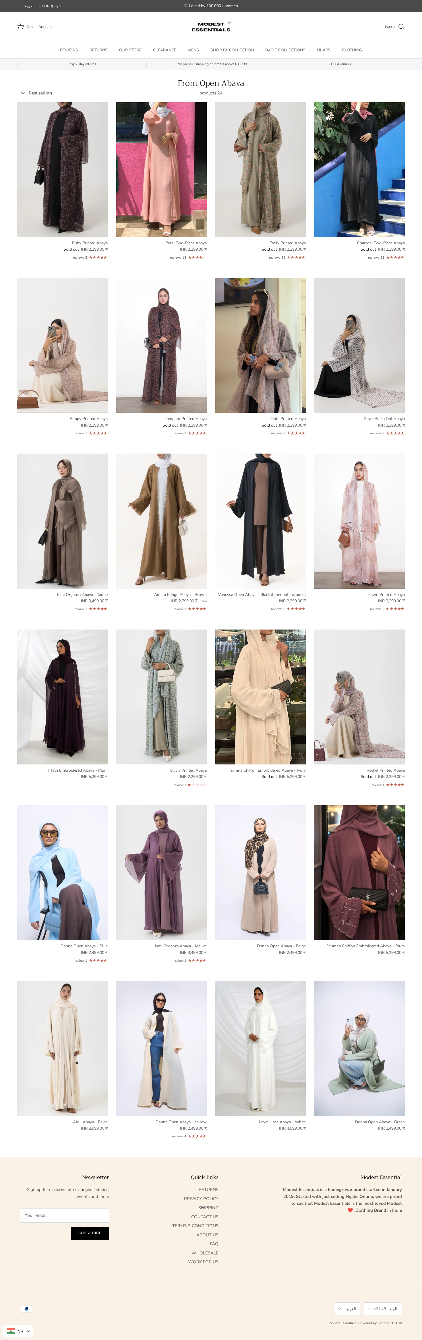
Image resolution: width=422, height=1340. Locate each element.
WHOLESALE (204, 1253)
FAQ (214, 1244)
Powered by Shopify (373, 1323)
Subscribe (90, 1233)
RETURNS (99, 50)
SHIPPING (208, 1208)
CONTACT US (204, 1217)
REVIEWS (69, 50)
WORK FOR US (203, 1262)
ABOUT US (207, 1235)
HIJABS (324, 50)
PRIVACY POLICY (201, 1199)
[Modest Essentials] (211, 27)
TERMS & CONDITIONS (195, 1226)
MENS (193, 50)
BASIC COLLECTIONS (285, 50)
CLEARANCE (164, 50)
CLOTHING (352, 50)
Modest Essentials (342, 1323)
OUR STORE (130, 50)
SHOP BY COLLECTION (232, 50)
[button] (115, 1286)
